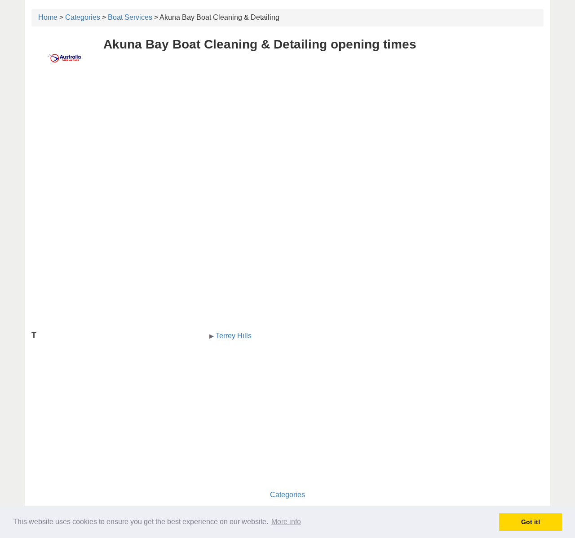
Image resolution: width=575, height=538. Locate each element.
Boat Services (130, 17)
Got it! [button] (530, 521)
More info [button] (286, 521)
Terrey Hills (234, 336)
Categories (82, 17)
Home (48, 17)
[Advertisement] (287, 142)
